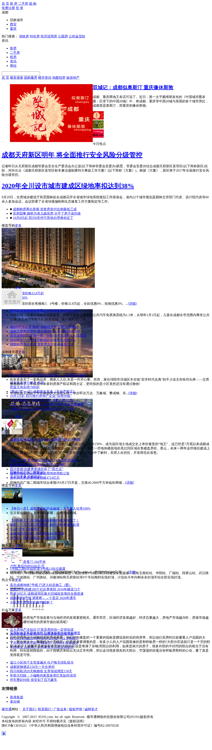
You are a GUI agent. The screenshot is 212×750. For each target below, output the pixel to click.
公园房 (63, 36)
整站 (13, 65)
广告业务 (60, 709)
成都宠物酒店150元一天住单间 (32, 667)
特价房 (35, 36)
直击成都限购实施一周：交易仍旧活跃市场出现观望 (48, 335)
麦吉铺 (15, 701)
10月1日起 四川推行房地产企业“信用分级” (41, 396)
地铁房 (24, 36)
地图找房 (58, 77)
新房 (13, 48)
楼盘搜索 (16, 77)
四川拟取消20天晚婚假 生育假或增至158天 (41, 671)
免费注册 (8, 8)
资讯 (13, 61)
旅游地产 (73, 77)
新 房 (13, 3)
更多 (18, 225)
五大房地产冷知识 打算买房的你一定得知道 (42, 629)
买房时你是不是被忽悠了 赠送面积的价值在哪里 (45, 633)
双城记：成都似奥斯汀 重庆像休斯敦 (133, 87)
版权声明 (75, 709)
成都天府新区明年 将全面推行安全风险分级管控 (72, 155)
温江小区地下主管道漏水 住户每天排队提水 (42, 662)
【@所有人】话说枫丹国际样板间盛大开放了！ (44, 520)
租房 (13, 57)
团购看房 (30, 77)
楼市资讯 (44, 77)
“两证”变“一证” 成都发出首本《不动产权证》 (43, 391)
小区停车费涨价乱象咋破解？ (31, 602)
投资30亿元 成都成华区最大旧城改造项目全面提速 (47, 593)
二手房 (23, 3)
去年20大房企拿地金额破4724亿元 (35, 477)
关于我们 (29, 709)
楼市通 (7, 709)
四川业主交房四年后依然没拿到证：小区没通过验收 (48, 375)
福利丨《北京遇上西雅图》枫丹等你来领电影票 (45, 525)
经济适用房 (49, 36)
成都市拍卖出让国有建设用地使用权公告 (40, 473)
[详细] (132, 303)
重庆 (13, 28)
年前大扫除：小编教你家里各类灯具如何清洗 (43, 675)
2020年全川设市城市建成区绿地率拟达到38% (68, 186)
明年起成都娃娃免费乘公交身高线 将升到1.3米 (44, 310)
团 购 (32, 3)
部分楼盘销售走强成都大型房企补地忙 (38, 464)
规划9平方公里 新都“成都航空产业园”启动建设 (44, 327)
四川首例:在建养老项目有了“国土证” (36, 469)
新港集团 (16, 697)
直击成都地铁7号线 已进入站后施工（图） (41, 585)
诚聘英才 (91, 709)
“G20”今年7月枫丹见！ (26, 529)
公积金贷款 (77, 36)
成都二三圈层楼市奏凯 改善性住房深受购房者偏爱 (47, 404)
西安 (13, 24)
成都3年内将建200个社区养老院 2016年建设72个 (45, 589)
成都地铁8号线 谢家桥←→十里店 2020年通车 (43, 598)
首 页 (5, 3)
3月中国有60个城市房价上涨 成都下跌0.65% (42, 400)
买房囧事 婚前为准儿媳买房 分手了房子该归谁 (47, 213)
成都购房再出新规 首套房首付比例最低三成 (45, 209)
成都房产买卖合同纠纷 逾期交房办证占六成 (42, 409)
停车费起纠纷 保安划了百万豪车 (33, 680)
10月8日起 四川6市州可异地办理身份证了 (43, 218)
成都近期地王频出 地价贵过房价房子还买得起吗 (45, 439)
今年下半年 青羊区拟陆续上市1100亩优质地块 (43, 460)
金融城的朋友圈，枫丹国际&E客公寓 (37, 533)
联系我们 (45, 709)
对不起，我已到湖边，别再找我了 (35, 538)
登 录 (19, 8)
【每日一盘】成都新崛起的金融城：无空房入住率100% (50, 508)
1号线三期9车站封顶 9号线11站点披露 (37, 568)
